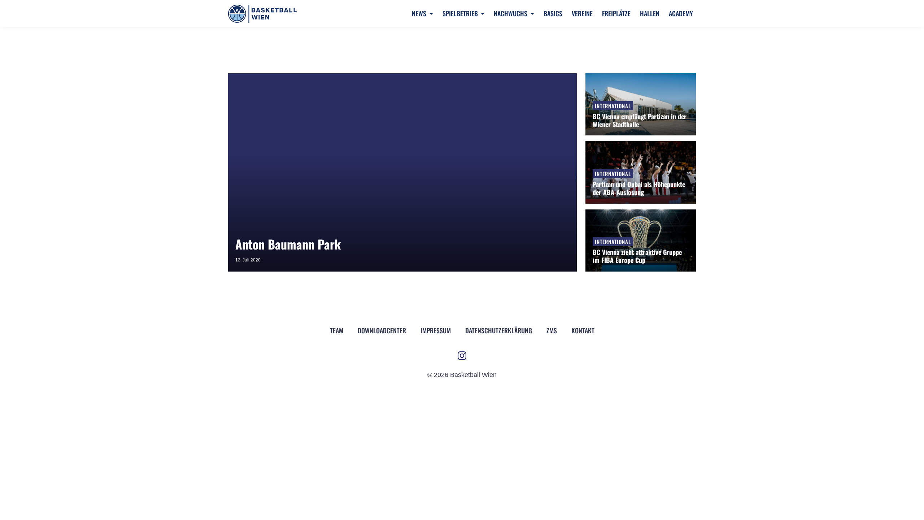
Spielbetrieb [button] (461, 13)
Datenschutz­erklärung (498, 330)
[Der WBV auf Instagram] (462, 355)
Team (336, 330)
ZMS (551, 330)
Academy (681, 13)
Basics (553, 13)
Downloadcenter (382, 330)
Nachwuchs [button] (511, 13)
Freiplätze (616, 13)
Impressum (435, 330)
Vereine (582, 13)
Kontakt (582, 330)
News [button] (420, 13)
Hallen (649, 13)
